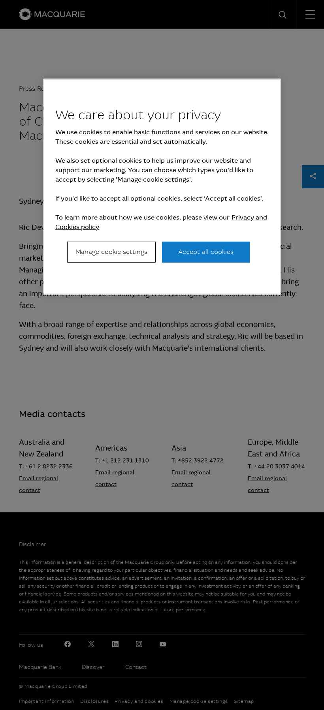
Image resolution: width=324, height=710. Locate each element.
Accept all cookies (206, 252)
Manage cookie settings (111, 252)
